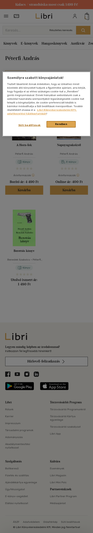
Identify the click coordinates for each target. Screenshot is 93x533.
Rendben (61, 124)
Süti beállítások (29, 125)
